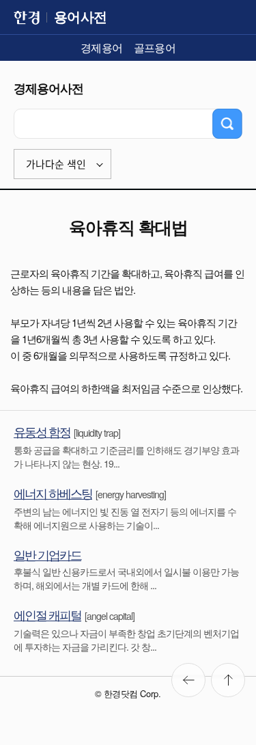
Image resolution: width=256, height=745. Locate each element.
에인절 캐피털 (47, 614)
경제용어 (102, 47)
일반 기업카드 (47, 554)
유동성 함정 (42, 431)
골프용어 (155, 47)
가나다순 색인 (56, 164)
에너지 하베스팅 (53, 493)
